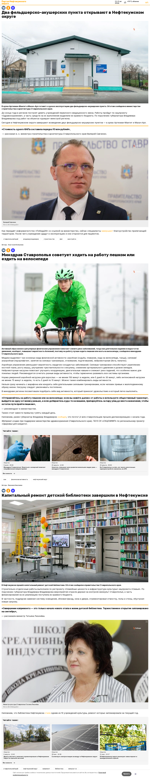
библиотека (59, 769)
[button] (75, 62)
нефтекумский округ (40, 479)
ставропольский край (10, 239)
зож (4, 479)
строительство (49, 239)
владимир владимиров (31, 239)
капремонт (46, 769)
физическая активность (19, 479)
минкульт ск (72, 769)
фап (61, 239)
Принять (126, 774)
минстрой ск (72, 239)
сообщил (61, 417)
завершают (107, 231)
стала (48, 713)
